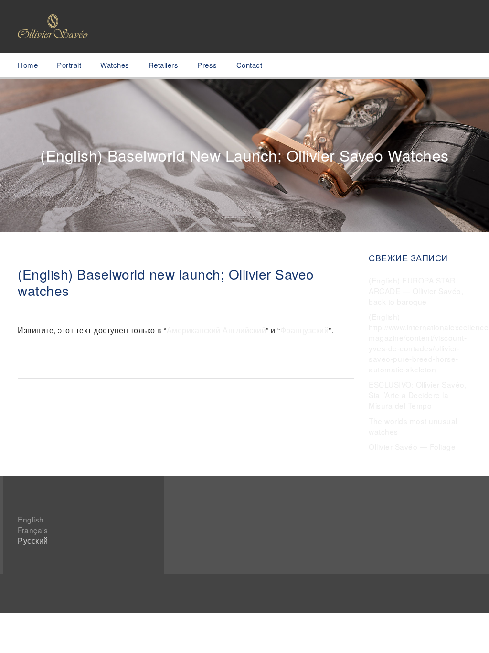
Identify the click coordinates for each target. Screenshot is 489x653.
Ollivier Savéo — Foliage (412, 446)
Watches (114, 65)
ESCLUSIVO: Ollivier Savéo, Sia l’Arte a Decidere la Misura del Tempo (418, 395)
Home (28, 65)
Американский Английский (216, 330)
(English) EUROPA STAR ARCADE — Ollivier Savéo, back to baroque (416, 290)
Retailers (164, 65)
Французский (304, 330)
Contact (249, 65)
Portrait (69, 65)
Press (207, 65)
